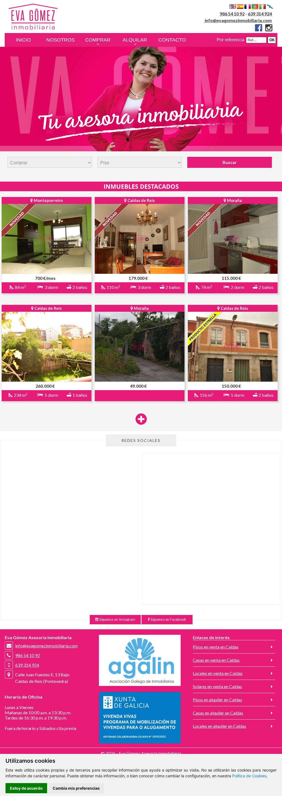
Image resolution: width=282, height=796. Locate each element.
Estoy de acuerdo (26, 788)
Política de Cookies (249, 775)
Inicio (23, 40)
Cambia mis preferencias (76, 788)
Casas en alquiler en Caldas (218, 712)
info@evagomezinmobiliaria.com (238, 20)
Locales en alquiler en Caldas (219, 726)
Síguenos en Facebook (168, 619)
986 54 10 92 (232, 13)
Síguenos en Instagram (116, 619)
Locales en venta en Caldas (218, 673)
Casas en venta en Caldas (216, 660)
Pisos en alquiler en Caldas (217, 699)
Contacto (172, 40)
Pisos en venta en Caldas (215, 646)
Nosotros (60, 40)
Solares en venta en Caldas (217, 686)
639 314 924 (260, 13)
